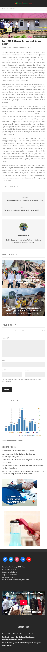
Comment (5, 338)
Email (4, 370)
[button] (23, 528)
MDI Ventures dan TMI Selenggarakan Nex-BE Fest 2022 (25, 199)
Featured (15, 47)
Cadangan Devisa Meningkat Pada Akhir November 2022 (22, 208)
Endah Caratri (7, 47)
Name (4, 360)
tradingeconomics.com (15, 440)
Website (27, 370)
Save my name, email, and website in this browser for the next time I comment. (22, 381)
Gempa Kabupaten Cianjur (12, 186)
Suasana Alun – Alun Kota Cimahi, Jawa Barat (18, 451)
